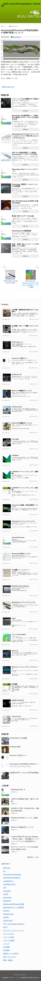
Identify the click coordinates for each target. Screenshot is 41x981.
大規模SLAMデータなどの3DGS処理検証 (24, 772)
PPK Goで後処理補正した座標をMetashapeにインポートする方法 (24, 153)
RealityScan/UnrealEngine (20, 586)
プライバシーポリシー (20, 974)
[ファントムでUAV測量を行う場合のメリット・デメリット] (6, 103)
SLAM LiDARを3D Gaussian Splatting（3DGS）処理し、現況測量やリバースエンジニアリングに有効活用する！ (25, 839)
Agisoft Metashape (18, 537)
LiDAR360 (15, 455)
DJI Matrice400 (17, 407)
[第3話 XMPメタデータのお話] (6, 220)
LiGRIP (5, 894)
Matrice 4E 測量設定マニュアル (22, 390)
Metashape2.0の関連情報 (21, 231)
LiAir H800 (15, 439)
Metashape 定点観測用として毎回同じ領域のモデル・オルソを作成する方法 (25, 117)
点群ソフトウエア (9, 957)
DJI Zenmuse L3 (17, 342)
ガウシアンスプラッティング (13, 930)
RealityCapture (8, 914)
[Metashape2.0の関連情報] (6, 235)
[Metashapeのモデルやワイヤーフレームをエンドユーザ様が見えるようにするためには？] (6, 138)
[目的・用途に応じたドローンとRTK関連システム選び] (6, 248)
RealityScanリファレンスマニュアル (23, 602)
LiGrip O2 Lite (16, 716)
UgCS (14, 618)
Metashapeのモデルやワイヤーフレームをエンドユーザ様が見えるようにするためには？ (25, 136)
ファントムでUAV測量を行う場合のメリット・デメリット (25, 100)
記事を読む (25, 110)
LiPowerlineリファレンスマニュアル (23, 521)
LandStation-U (8, 881)
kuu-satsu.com (9, 87)
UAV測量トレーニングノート (21, 570)
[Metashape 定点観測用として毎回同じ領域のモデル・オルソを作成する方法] (6, 120)
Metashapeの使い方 (18, 789)
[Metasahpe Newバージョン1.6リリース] (6, 173)
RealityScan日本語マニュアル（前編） (25, 818)
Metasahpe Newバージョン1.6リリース (25, 170)
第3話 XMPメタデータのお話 (23, 216)
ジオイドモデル (8, 934)
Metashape (17, 37)
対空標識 (14, 684)
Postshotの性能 (14, 747)
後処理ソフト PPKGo (10, 953)
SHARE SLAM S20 (18, 700)
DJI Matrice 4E (16, 374)
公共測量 (6, 947)
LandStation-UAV (9, 884)
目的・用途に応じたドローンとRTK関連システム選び (25, 245)
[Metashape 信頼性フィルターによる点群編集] (6, 188)
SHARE (6, 917)
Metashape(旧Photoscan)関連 (13, 904)
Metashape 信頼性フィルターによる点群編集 (25, 185)
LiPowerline (7, 897)
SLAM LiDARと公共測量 (18, 738)
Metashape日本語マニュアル (21, 553)
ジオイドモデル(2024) (19, 634)
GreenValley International (12, 874)
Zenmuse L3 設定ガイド (19, 358)
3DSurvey (6, 868)
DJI (4, 871)
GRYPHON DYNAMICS (11, 878)
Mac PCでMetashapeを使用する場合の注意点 (25, 202)
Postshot (6, 911)
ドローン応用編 (8, 940)
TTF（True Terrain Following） (14, 924)
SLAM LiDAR (8, 920)
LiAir (4, 887)
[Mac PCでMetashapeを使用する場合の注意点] (6, 205)
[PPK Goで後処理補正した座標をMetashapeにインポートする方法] (6, 157)
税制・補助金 (8, 960)
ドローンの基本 (8, 937)
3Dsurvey (15, 651)
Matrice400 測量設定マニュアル (22, 423)
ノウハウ (6, 943)
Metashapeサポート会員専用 (13, 907)
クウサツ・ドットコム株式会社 (18, 977)
